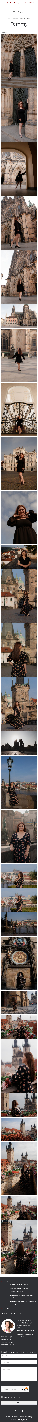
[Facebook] (22, 2)
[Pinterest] (25, 2)
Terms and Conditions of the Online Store (23, 1301)
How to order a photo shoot (19, 1284)
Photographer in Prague (15, 18)
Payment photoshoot (16, 1291)
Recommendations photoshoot (19, 1288)
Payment (8, 1308)
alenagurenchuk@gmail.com (25, 1330)
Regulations (9, 1281)
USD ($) (32, 3)
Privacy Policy (14, 1305)
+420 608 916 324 (9, 3)
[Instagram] (18, 2)
